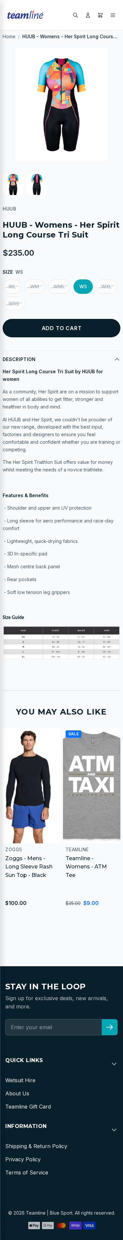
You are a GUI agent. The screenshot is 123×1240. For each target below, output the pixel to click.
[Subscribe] (109, 1027)
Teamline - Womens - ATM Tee (86, 866)
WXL (106, 286)
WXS (14, 303)
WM (34, 286)
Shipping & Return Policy (36, 1146)
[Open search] (75, 15)
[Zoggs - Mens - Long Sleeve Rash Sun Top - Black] (31, 785)
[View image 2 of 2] (36, 184)
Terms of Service (26, 1172)
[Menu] (113, 15)
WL (12, 286)
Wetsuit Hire (20, 1080)
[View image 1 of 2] (13, 184)
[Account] (88, 15)
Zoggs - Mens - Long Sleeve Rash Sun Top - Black (28, 866)
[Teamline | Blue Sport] (25, 15)
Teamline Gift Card (28, 1106)
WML (59, 286)
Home (9, 36)
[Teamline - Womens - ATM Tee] (92, 785)
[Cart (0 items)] (100, 15)
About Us (17, 1093)
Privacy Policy (23, 1159)
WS (83, 286)
